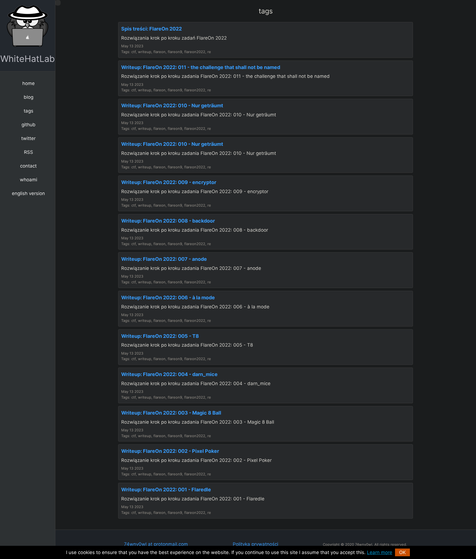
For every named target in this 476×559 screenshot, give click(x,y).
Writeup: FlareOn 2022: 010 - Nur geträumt (172, 105)
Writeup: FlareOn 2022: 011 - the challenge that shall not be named (200, 67)
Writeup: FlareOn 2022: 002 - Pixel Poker (170, 451)
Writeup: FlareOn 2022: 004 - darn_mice (169, 374)
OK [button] (402, 552)
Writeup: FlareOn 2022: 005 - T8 (160, 336)
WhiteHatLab (27, 58)
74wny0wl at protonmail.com (156, 544)
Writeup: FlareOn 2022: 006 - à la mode (168, 297)
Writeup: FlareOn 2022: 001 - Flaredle (166, 489)
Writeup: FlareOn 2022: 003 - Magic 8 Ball (171, 413)
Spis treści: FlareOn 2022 (151, 29)
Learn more (379, 552)
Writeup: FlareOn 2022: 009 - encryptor (168, 182)
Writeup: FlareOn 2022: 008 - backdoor (168, 221)
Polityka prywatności (255, 544)
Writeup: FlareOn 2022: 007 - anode (164, 259)
